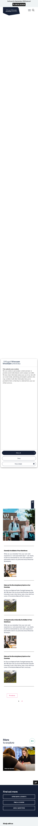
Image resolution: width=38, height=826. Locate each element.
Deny (19, 458)
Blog (10, 138)
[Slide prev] (31, 741)
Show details (18, 464)
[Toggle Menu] (29, 11)
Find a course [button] (19, 802)
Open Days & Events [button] (19, 797)
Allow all (18, 453)
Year (15, 138)
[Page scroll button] (32, 504)
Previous (12, 695)
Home (5, 138)
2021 (19, 138)
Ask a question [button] (19, 808)
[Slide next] (33, 741)
